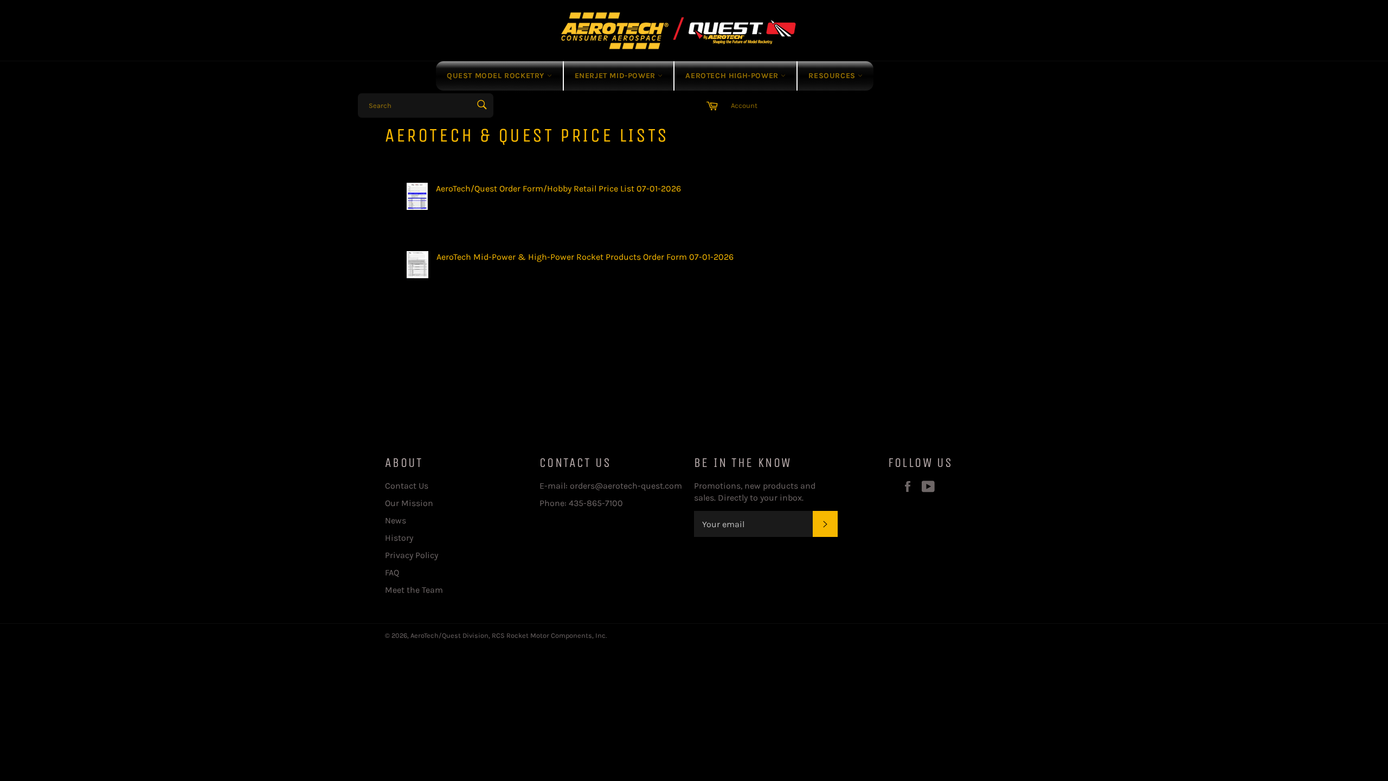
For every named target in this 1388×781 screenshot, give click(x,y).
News (395, 520)
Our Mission (409, 503)
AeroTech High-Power (733, 75)
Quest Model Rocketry (497, 75)
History (399, 538)
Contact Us (406, 486)
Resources (833, 75)
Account (744, 105)
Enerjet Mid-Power (616, 75)
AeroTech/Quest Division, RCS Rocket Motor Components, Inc (508, 635)
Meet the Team (414, 590)
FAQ (392, 572)
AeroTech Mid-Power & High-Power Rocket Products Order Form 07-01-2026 (585, 257)
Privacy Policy (411, 555)
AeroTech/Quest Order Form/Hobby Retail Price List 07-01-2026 (558, 188)
